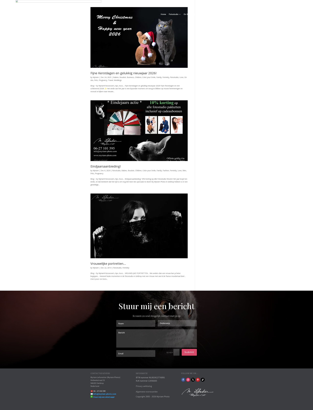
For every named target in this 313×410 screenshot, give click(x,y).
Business (130, 77)
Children (138, 77)
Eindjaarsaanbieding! (105, 166)
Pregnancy (103, 80)
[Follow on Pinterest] (198, 380)
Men (184, 170)
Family (159, 77)
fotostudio (174, 77)
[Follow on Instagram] (188, 380)
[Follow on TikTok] (203, 380)
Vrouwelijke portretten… (108, 263)
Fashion (166, 170)
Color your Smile (148, 77)
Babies (116, 77)
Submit (189, 352)
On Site (187, 14)
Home (163, 14)
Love (181, 77)
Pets (96, 80)
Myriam (96, 77)
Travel (240, 14)
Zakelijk (215, 14)
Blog (224, 14)
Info (231, 14)
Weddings (118, 80)
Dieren (196, 14)
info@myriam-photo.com (104, 394)
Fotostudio (174, 14)
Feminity (165, 77)
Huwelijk (205, 14)
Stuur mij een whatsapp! (104, 397)
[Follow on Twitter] (193, 380)
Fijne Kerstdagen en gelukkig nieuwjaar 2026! (123, 73)
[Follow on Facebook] (183, 380)
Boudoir (123, 77)
